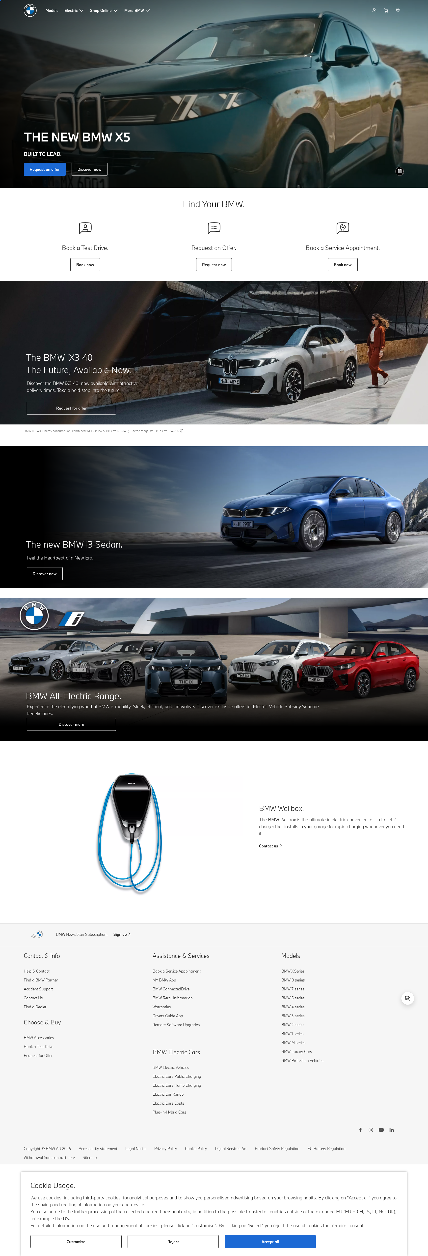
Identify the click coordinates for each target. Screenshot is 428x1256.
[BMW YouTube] (381, 1130)
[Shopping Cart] (387, 10)
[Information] (182, 431)
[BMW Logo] (30, 10)
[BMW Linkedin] (391, 1130)
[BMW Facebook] (360, 1130)
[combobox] (407, 998)
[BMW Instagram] (370, 1130)
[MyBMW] (375, 10)
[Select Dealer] (398, 10)
